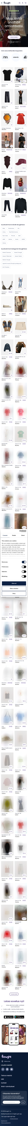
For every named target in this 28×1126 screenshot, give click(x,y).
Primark (13, 235)
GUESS (23, 239)
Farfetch (22, 215)
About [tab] (23, 535)
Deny (14, 593)
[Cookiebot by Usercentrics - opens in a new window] (19, 531)
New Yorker (5, 235)
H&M (10, 171)
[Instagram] (3, 1069)
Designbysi (9, 149)
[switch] (24, 567)
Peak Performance (13, 232)
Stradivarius (11, 228)
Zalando (9, 193)
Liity (23, 1102)
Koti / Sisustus (6, 267)
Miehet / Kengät (6, 259)
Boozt (10, 292)
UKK (2, 1079)
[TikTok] (11, 1069)
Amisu (4, 232)
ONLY (19, 235)
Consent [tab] (5, 535)
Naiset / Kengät (18, 252)
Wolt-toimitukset (7, 1086)
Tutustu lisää (14, 994)
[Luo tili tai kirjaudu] (22, 3)
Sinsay (4, 243)
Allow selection (14, 588)
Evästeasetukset (14, 1119)
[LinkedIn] (7, 1069)
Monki (16, 239)
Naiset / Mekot (18, 256)
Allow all (14, 583)
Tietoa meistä (6, 1075)
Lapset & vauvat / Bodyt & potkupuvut (12, 263)
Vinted (23, 313)
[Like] (11, 81)
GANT (4, 239)
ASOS (23, 84)
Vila (18, 228)
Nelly (23, 149)
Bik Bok (10, 239)
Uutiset (4, 1083)
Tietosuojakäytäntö (6, 1123)
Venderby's (22, 193)
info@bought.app (17, 1114)
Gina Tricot (22, 106)
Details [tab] (14, 535)
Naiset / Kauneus (7, 252)
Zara (10, 357)
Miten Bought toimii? (13, 42)
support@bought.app (9, 1116)
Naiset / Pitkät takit (7, 256)
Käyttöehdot (4, 1121)
